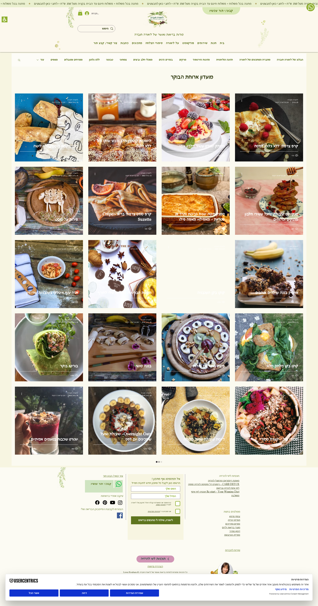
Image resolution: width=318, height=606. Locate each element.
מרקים (182, 60)
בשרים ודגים (166, 60)
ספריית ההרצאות (232, 535)
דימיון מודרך (234, 531)
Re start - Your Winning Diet (222, 491)
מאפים (54, 60)
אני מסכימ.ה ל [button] (165, 511)
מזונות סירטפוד (201, 60)
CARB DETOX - (229, 484)
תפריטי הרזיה (234, 520)
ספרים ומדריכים (232, 523)
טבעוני (109, 60)
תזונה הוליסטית (224, 60)
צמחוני (123, 60)
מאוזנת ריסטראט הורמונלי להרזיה (223, 480)
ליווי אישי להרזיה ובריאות (227, 488)
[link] (119, 484)
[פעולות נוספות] (240, 101)
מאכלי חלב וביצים (142, 60)
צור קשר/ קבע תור (113, 475)
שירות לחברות (232, 550)
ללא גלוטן (94, 60)
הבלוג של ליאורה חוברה (290, 60)
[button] (157, 19)
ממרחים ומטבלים (73, 60)
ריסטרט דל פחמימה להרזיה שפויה (204, 484)
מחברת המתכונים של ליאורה (254, 60)
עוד (42, 60)
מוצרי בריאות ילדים (231, 527)
